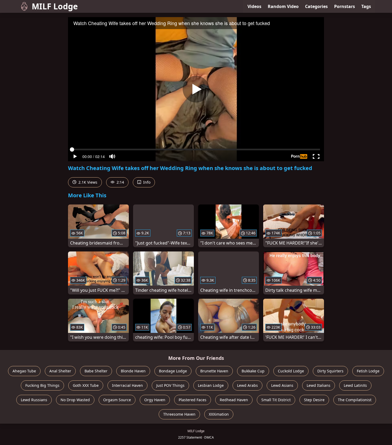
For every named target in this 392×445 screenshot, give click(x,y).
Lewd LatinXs (355, 385)
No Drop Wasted (75, 399)
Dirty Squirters (330, 370)
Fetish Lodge (368, 370)
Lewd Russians (34, 399)
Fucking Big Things (42, 385)
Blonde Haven (133, 370)
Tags (366, 6)
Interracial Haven (127, 385)
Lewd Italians (318, 385)
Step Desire (314, 399)
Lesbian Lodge (211, 385)
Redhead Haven (234, 399)
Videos (254, 6)
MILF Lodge (55, 6)
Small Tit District (276, 399)
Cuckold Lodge (291, 370)
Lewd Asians (282, 385)
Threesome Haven (179, 414)
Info (146, 182)
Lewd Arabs (247, 385)
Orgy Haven (154, 399)
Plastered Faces (192, 399)
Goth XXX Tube (86, 385)
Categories (316, 6)
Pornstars (344, 6)
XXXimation (219, 414)
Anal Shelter (60, 370)
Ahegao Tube (24, 370)
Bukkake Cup (253, 370)
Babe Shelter (96, 370)
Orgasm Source (117, 399)
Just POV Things (170, 385)
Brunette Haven (214, 370)
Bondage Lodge (173, 370)
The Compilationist (354, 399)
